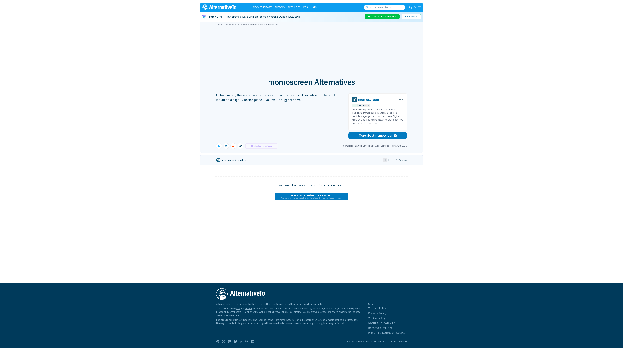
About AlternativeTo (381, 323)
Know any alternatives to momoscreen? (311, 196)
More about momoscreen (376, 135)
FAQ (370, 303)
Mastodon (352, 319)
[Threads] (241, 341)
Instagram (240, 323)
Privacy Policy (377, 313)
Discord (307, 319)
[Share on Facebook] (219, 146)
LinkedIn (254, 323)
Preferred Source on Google (386, 333)
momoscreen (368, 99)
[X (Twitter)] (223, 341)
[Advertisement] (311, 50)
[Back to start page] (224, 7)
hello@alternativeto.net (283, 319)
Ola (238, 308)
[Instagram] (247, 341)
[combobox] (384, 7)
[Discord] (217, 341)
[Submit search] (367, 7)
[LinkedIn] (252, 341)
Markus (248, 308)
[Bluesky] (235, 341)
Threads (229, 323)
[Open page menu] (419, 7)
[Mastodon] (229, 341)
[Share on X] (226, 146)
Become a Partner (380, 328)
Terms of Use (377, 308)
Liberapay (328, 323)
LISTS (314, 7)
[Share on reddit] (233, 146)
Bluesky (220, 323)
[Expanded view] (385, 160)
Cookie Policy (376, 318)
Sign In (412, 7)
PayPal (340, 323)
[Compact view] (389, 160)
